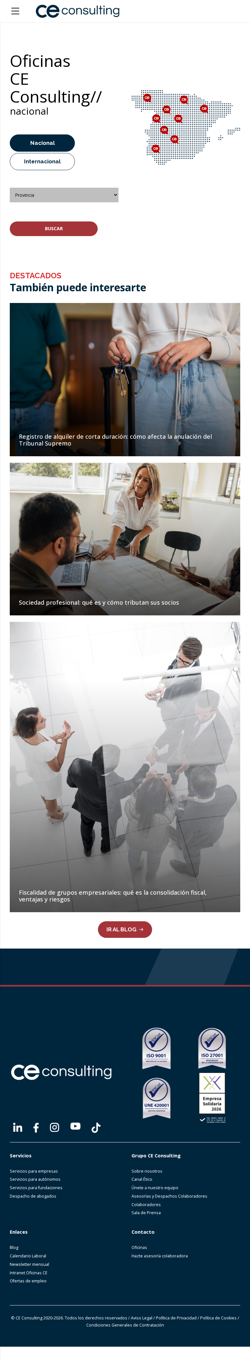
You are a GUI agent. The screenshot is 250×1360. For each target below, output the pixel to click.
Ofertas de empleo (28, 1281)
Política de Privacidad (176, 1318)
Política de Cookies (218, 1318)
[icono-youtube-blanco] (75, 1126)
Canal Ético (142, 1179)
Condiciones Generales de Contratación (125, 1325)
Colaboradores (146, 1204)
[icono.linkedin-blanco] (17, 1127)
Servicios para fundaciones (36, 1187)
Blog (14, 1247)
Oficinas (139, 1247)
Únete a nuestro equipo (155, 1187)
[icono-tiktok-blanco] (96, 1128)
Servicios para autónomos (35, 1179)
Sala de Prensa (146, 1212)
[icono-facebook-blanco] (36, 1128)
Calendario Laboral (28, 1256)
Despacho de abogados (33, 1196)
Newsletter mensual (29, 1264)
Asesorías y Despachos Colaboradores (169, 1196)
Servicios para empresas (34, 1171)
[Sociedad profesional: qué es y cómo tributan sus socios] (125, 539)
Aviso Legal (141, 1318)
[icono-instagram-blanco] (54, 1127)
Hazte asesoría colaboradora (160, 1256)
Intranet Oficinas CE (29, 1273)
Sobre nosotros (147, 1171)
